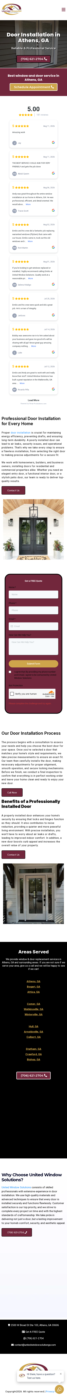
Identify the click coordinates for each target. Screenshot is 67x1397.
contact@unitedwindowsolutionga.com (35, 1345)
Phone (12, 603)
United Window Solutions (16, 1187)
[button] (63, 10)
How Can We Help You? (20, 635)
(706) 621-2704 (35, 1338)
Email (12, 619)
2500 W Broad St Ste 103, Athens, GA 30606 (35, 1325)
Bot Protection (16, 685)
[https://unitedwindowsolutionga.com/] (12, 10)
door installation (21, 433)
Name (12, 587)
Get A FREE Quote (35, 1332)
